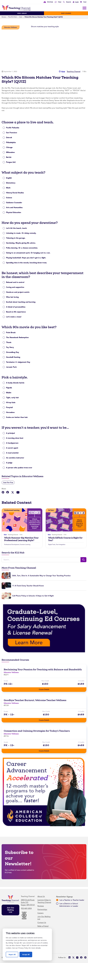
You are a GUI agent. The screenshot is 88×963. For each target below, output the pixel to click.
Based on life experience (16, 312)
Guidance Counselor (14, 203)
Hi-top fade (10, 402)
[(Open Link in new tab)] (44, 628)
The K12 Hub (12, 17)
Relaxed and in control (15, 282)
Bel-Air (8, 157)
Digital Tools (51, 544)
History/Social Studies (15, 193)
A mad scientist (12, 453)
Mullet (8, 393)
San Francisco (11, 133)
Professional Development (11, 544)
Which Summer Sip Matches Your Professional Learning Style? (21, 539)
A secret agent (12, 448)
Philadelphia (11, 142)
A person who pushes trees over (19, 468)
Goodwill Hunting (13, 357)
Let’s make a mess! (13, 317)
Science (9, 198)
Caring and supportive (15, 287)
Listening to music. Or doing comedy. (21, 233)
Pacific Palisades (12, 128)
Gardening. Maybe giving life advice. (21, 243)
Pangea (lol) (11, 162)
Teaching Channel (73, 71)
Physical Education (13, 212)
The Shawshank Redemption (17, 337)
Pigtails (9, 388)
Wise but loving (12, 297)
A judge (9, 463)
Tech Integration (60, 544)
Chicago (9, 147)
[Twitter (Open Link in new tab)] (73, 957)
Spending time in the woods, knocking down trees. (26, 263)
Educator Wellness (10, 27)
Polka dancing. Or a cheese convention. (22, 248)
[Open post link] (22, 520)
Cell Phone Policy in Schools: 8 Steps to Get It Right (33, 596)
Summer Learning (25, 544)
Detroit (9, 137)
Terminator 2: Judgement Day (18, 362)
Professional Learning (11, 510)
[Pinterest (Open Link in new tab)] (85, 957)
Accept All (27, 954)
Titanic (8, 342)
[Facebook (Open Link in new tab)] (81, 957)
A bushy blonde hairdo (15, 383)
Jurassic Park (11, 367)
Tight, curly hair (12, 398)
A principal (10, 433)
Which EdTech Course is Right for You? (65, 539)
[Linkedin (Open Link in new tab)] (69, 957)
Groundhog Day (12, 352)
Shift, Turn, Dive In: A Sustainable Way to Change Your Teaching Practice (41, 576)
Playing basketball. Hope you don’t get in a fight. (26, 258)
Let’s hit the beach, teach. (16, 228)
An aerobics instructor (15, 458)
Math (8, 188)
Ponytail (9, 407)
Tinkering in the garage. (15, 238)
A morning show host (14, 438)
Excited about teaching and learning (20, 302)
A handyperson (12, 443)
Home (4, 17)
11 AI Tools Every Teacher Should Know (28, 586)
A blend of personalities (15, 307)
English (9, 178)
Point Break (11, 333)
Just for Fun (8, 483)
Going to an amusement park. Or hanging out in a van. (28, 253)
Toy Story (10, 347)
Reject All (13, 954)
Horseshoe (10, 412)
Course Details (46, 688)
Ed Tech (51, 510)
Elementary (10, 183)
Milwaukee (10, 152)
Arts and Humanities (14, 207)
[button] (75, 2)
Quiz (20, 17)
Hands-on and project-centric (18, 292)
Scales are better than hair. (17, 417)
